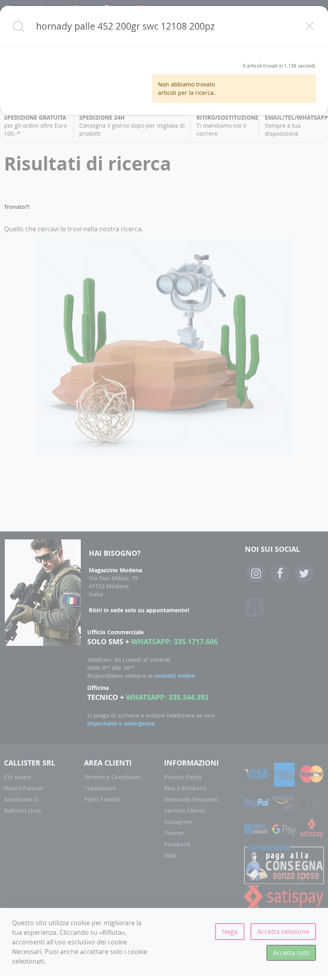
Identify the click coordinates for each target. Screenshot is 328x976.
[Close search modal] (309, 26)
